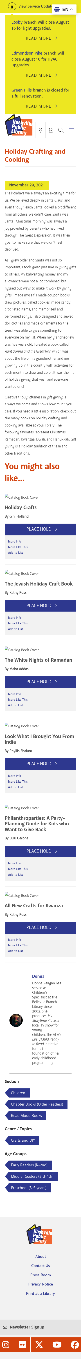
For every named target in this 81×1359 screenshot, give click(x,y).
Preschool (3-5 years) (28, 1187)
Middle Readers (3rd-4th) (32, 1176)
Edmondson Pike (26, 53)
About (40, 1256)
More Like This (18, 547)
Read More (40, 38)
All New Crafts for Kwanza (34, 905)
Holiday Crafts (21, 507)
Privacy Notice (40, 1284)
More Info (14, 541)
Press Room (40, 1275)
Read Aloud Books (26, 1115)
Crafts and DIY (23, 1140)
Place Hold (39, 529)
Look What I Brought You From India (39, 739)
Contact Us (40, 1265)
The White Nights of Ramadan (38, 660)
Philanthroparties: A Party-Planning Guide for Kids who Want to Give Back (37, 824)
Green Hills (21, 90)
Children (18, 1092)
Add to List (15, 553)
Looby (16, 22)
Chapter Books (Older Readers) (37, 1104)
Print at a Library (40, 1293)
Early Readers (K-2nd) (29, 1165)
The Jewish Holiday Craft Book (39, 584)
